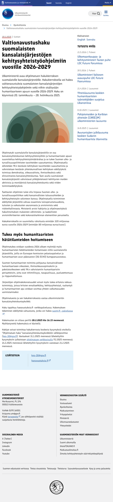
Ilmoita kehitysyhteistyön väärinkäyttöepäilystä (81, 453)
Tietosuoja (51, 468)
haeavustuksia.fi (39, 360)
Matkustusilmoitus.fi (69, 450)
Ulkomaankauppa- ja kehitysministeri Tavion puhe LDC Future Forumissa (94, 60)
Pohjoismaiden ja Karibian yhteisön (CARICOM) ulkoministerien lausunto (92, 118)
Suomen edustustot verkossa (16, 468)
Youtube (6, 453)
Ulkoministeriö (66, 438)
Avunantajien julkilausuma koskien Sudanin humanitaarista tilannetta (92, 136)
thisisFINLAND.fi (67, 446)
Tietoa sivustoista (38, 468)
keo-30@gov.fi (10, 336)
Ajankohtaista (19, 25)
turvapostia (13, 416)
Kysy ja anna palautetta (99, 468)
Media (107, 3)
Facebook (6, 450)
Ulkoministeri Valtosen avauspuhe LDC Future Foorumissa (90, 78)
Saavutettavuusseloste (78, 468)
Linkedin (6, 446)
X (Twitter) (7, 438)
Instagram (7, 442)
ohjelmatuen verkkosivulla (40, 339)
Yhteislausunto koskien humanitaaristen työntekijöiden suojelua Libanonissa (90, 97)
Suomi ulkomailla (68, 442)
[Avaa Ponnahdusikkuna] (37, 123)
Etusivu (5, 25)
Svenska (59, 3)
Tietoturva (62, 468)
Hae (98, 13)
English (69, 3)
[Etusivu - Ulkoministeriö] (17, 13)
